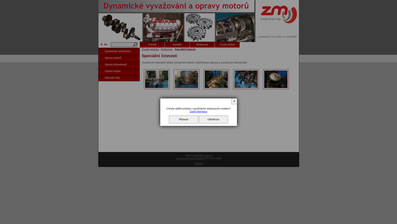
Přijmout (183, 119)
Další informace (198, 111)
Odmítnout (213, 119)
